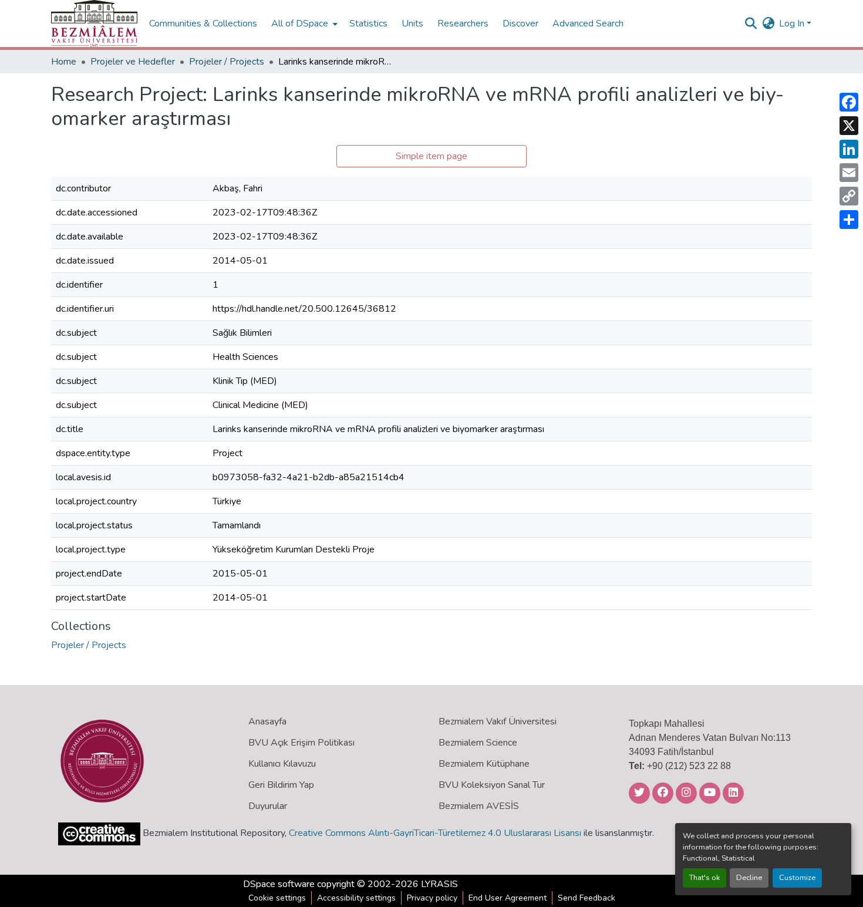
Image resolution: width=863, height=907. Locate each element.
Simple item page (431, 156)
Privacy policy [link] (432, 897)
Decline (749, 877)
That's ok (704, 877)
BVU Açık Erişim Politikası (301, 742)
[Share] (849, 219)
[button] (94, 23)
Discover (520, 23)
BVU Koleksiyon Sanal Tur (492, 785)
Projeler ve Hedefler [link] (132, 61)
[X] (849, 125)
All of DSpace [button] (299, 23)
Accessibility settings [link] (356, 897)
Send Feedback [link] (586, 897)
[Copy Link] (849, 196)
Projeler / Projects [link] (226, 61)
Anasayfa (267, 721)
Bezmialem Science (478, 742)
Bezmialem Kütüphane (484, 763)
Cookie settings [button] (277, 897)
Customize (797, 877)
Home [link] (63, 61)
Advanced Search (587, 23)
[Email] (849, 172)
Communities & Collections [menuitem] (203, 23)
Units (412, 23)
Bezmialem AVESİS (479, 806)
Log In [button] (793, 23)
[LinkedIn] (849, 149)
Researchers (462, 23)
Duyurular (267, 806)
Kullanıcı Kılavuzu (282, 763)
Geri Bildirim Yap (281, 785)
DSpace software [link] (279, 884)
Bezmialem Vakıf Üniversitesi (498, 721)
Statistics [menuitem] (368, 23)
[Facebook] (849, 102)
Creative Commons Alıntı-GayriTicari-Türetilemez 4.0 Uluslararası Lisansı (435, 833)
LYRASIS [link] (439, 884)
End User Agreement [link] (507, 897)
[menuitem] (303, 23)
